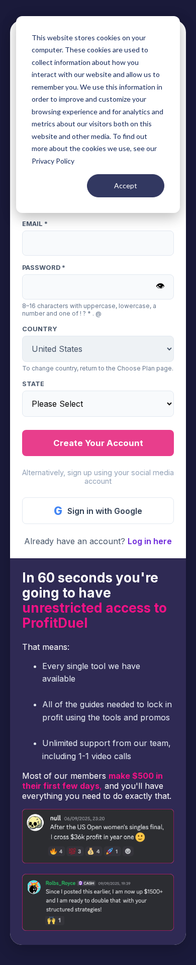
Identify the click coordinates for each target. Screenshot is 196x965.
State (33, 384)
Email (35, 224)
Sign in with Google (98, 510)
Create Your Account (98, 443)
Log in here (150, 541)
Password (43, 267)
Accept (125, 185)
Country (39, 329)
